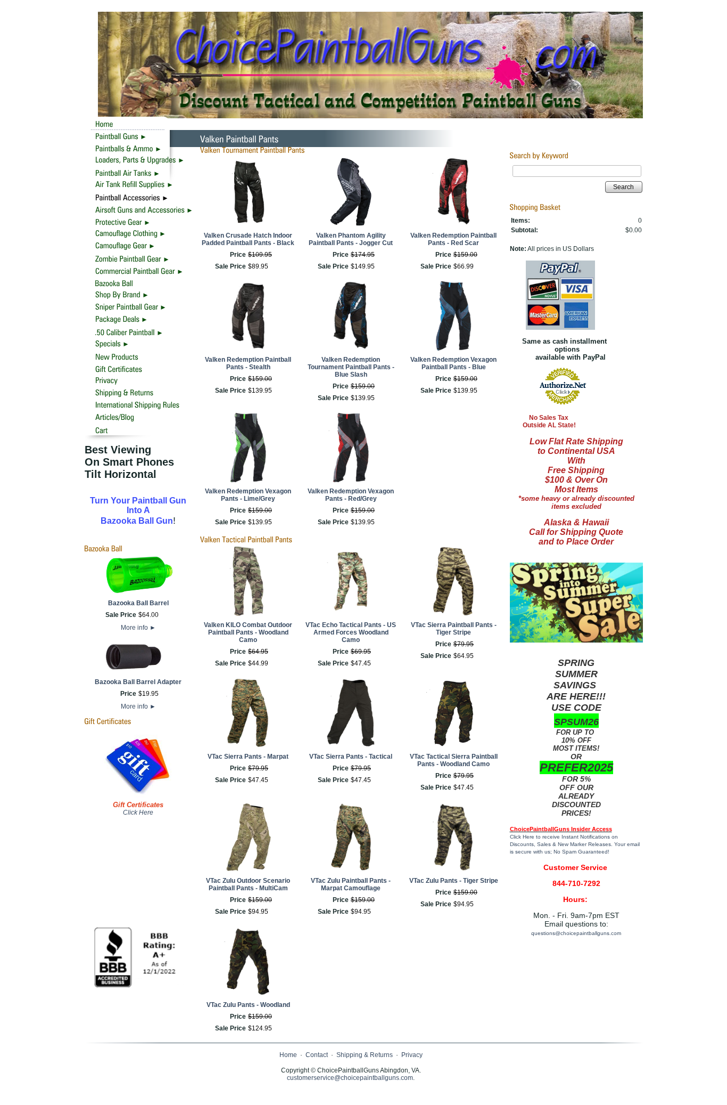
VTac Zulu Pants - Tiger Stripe (453, 880)
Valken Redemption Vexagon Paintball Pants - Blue (453, 363)
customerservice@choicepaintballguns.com (350, 1078)
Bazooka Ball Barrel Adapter (138, 682)
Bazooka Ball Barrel (138, 603)
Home (288, 1055)
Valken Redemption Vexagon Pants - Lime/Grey (248, 495)
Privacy (412, 1055)
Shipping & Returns (364, 1055)
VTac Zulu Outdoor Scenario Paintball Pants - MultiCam (248, 884)
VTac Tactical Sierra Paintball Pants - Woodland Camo (454, 760)
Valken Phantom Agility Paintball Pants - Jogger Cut (351, 239)
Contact (316, 1055)
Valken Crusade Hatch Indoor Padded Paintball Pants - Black (248, 239)
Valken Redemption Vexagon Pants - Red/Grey (351, 495)
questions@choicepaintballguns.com (576, 933)
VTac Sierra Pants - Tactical (350, 756)
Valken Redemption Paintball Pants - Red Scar (453, 239)
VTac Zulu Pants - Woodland (248, 1005)
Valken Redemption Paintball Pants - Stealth (248, 363)
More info (138, 627)
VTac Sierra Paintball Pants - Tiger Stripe (454, 628)
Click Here (138, 812)
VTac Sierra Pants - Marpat (248, 756)
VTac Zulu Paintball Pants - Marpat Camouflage (351, 884)
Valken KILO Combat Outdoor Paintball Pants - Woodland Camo (248, 632)
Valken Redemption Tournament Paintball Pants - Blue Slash (351, 367)
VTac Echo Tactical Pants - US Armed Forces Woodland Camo (350, 632)
